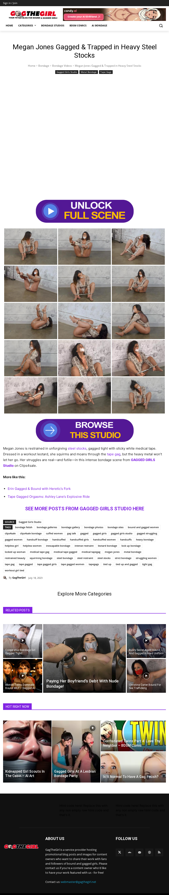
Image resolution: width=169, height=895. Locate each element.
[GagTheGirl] (6, 577)
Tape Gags (105, 72)
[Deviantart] (129, 852)
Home (31, 66)
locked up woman (15, 551)
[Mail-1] (139, 852)
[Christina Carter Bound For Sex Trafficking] (146, 676)
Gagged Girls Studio (67, 72)
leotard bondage (107, 545)
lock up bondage (131, 545)
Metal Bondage (89, 72)
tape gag (113, 454)
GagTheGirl (19, 577)
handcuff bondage (37, 539)
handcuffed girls (79, 539)
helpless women (32, 545)
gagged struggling (147, 533)
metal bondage (132, 551)
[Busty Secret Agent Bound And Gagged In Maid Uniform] (146, 641)
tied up (107, 564)
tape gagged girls (47, 564)
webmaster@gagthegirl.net (78, 882)
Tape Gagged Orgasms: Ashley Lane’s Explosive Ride (49, 496)
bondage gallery (70, 527)
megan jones (112, 551)
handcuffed (59, 539)
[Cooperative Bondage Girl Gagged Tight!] (22, 641)
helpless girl (11, 545)
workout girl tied (14, 570)
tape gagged (26, 564)
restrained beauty (15, 558)
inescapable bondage (58, 545)
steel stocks (77, 448)
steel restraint (85, 558)
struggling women (146, 558)
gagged (84, 533)
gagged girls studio (121, 533)
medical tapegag (91, 551)
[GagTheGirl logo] (21, 846)
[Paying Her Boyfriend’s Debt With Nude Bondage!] (84, 658)
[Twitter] (119, 852)
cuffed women (54, 533)
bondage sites (115, 527)
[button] (161, 25)
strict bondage (123, 558)
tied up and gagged (127, 564)
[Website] (149, 852)
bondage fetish (23, 527)
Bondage (43, 66)
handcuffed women (104, 539)
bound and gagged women (143, 527)
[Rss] (159, 852)
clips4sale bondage (31, 533)
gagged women (13, 539)
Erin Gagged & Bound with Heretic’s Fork (39, 489)
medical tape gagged (65, 551)
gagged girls (100, 533)
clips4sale (10, 533)
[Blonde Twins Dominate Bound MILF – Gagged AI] (22, 676)
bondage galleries (47, 527)
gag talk (71, 533)
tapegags (94, 564)
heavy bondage (145, 539)
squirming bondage (41, 558)
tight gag (147, 564)
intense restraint (84, 545)
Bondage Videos (62, 66)
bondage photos (93, 527)
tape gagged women (72, 564)
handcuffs (126, 539)
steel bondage (65, 558)
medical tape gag (39, 551)
